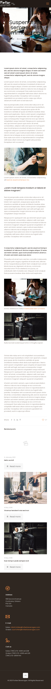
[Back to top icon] (25, 675)
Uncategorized (38, 39)
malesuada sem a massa (34, 308)
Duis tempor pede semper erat (16, 561)
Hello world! (9, 460)
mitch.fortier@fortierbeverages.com (25, 627)
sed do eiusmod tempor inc (18, 180)
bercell (11, 39)
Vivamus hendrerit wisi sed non (16, 510)
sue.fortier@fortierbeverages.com (26, 629)
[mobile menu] (48, 4)
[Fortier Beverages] (8, 4)
